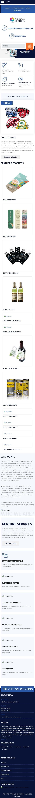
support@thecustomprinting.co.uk (20, 28)
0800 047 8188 (20, 36)
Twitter (14, 8)
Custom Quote (5, 774)
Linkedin (28, 8)
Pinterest (21, 8)
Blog (2, 778)
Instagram (17, 10)
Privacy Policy (5, 766)
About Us (3, 762)
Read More (4, 739)
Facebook (7, 8)
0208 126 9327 (5, 711)
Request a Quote (10, 157)
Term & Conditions (6, 770)
